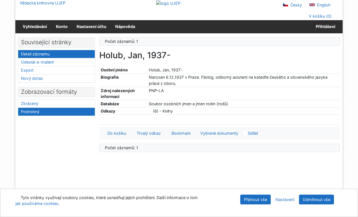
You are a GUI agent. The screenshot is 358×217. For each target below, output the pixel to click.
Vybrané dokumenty (218, 133)
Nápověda (125, 26)
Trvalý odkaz (148, 133)
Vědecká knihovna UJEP (42, 3)
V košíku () (319, 16)
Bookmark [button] (180, 133)
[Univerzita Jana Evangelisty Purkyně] (168, 3)
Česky (295, 5)
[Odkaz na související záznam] (150, 111)
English (323, 5)
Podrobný (30, 111)
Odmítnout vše (316, 199)
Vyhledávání (35, 26)
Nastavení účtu (91, 26)
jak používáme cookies (36, 203)
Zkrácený (29, 103)
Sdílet (252, 133)
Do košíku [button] (115, 133)
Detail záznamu (35, 54)
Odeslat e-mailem (37, 62)
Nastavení (284, 199)
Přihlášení (324, 26)
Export (27, 70)
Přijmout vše (255, 199)
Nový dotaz (32, 78)
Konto (62, 26)
